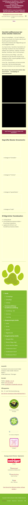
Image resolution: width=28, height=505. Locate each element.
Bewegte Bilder (10, 339)
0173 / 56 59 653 (9, 382)
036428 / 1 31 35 (10, 381)
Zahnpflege (9, 299)
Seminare (8, 314)
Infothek (8, 303)
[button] (3, 89)
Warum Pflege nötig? (11, 342)
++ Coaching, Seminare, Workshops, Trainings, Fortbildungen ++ (14, 6)
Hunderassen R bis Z (11, 355)
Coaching (8, 317)
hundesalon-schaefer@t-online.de (13, 384)
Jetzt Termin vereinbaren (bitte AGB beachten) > (13, 393)
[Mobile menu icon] (26, 16)
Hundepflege (9, 296)
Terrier (7, 326)
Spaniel (8, 329)
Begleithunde (9, 333)
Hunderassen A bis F (11, 348)
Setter (7, 323)
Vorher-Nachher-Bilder (12, 345)
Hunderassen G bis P (11, 351)
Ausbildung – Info (10, 311)
